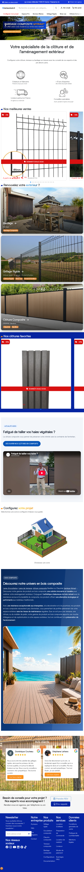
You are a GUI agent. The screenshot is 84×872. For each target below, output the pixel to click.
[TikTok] (25, 847)
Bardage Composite (11, 230)
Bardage (42, 210)
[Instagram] (10, 847)
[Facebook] (7, 847)
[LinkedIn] (18, 847)
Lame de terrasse (25, 588)
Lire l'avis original (15, 775)
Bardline (15, 327)
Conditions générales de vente (73, 826)
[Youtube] (14, 847)
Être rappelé (61, 804)
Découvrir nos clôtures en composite (22, 444)
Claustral (7, 327)
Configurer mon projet (11, 14)
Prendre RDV (62, 798)
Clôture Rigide (9, 279)
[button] (30, 182)
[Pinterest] (21, 847)
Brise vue (63, 14)
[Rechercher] (56, 8)
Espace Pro (26, 14)
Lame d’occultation (10, 588)
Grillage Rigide (52, 14)
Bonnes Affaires (38, 14)
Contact (34, 839)
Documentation (49, 861)
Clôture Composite (42, 307)
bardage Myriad (70, 588)
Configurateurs (49, 857)
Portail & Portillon (30, 279)
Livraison (59, 846)
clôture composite (40, 588)
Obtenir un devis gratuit (11, 2)
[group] (34, 146)
